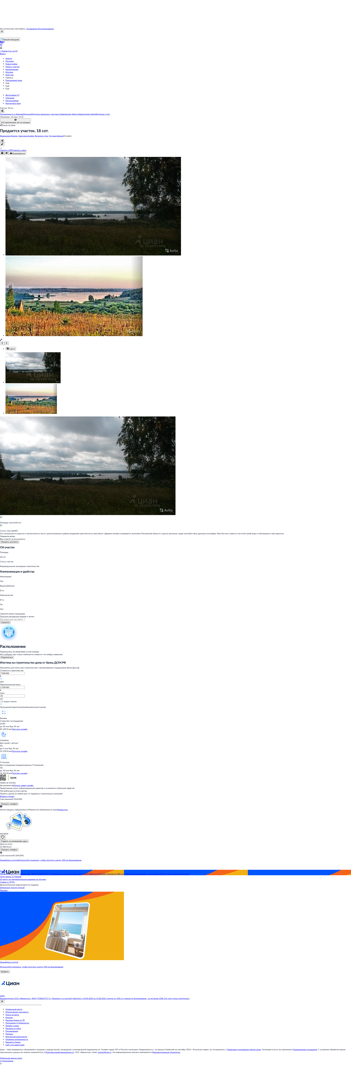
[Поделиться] (2, 141)
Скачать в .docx (19, 150)
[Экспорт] (1, 148)
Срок (2, 693)
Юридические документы (17, 1012)
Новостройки (11, 64)
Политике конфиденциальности (59, 1052)
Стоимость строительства (11, 670)
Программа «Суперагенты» (17, 1023)
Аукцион (9, 1017)
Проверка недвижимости (16, 1039)
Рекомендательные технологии (166, 1052)
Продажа (9, 61)
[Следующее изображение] (6, 343)
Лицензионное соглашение (305, 1049)
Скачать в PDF (6, 150)
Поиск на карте (12, 1014)
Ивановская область (9, 136)
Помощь (9, 1034)
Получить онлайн (19, 729)
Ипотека (9, 72)
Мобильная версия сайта (11, 1058)
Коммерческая (11, 69)
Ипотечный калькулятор (16, 1036)
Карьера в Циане (12, 1042)
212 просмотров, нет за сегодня (15, 122)
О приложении (6, 1061)
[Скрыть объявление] (6, 153)
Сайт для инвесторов (14, 1045)
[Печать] (2, 153)
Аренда (8, 58)
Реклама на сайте (13, 1028)
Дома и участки (12, 66)
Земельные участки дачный (12, 887)
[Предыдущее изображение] (2, 343)
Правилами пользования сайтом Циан (244, 1049)
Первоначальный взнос (10, 684)
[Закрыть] (2, 31)
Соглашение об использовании (40, 28)
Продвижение (11, 1031)
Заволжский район (26, 136)
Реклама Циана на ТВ (15, 1020)
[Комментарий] (2, 144)
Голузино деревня (56, 136)
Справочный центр (13, 1009)
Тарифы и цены (12, 1025)
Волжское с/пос (41, 136)
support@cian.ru (104, 1052)
